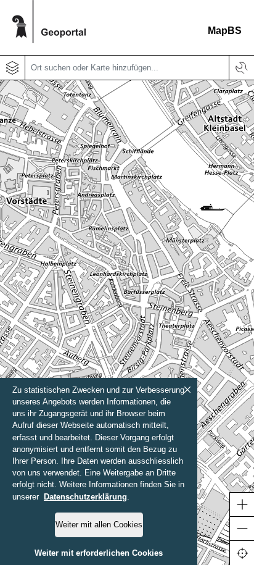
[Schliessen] (187, 389)
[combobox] (127, 68)
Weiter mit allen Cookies (98, 524)
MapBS (225, 30)
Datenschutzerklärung (85, 496)
